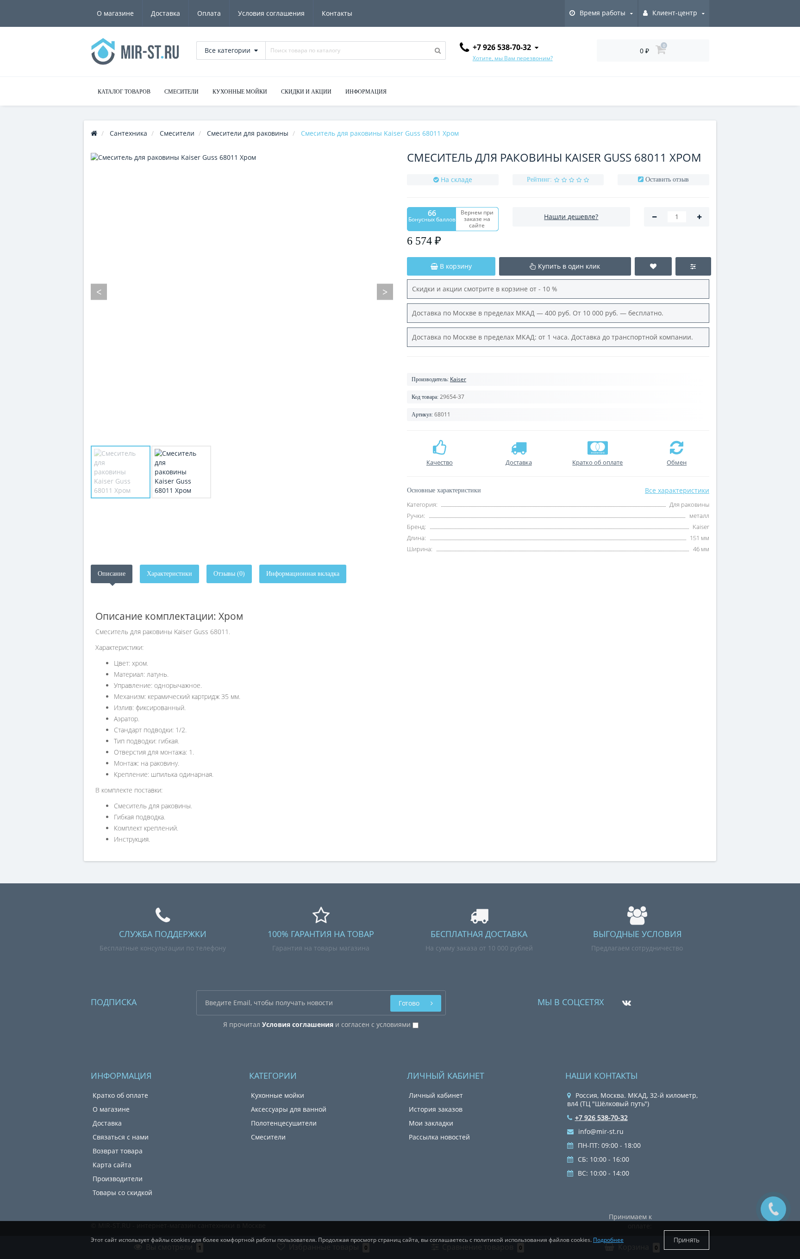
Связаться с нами (121, 1137)
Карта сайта (112, 1164)
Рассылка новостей (439, 1137)
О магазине (115, 13)
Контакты (337, 13)
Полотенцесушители (284, 1123)
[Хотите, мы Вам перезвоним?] (773, 1209)
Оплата (209, 13)
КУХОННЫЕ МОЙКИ (239, 91)
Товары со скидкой (122, 1192)
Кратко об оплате (120, 1095)
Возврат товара (118, 1150)
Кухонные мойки (277, 1095)
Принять (687, 1239)
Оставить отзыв (667, 179)
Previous (99, 291)
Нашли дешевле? (571, 216)
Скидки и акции (306, 91)
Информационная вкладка (302, 573)
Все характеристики (677, 490)
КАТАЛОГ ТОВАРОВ (124, 91)
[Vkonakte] (624, 999)
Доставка (165, 13)
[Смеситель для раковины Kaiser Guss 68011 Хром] (120, 472)
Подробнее (608, 1240)
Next (385, 291)
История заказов (435, 1109)
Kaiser (458, 379)
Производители (118, 1178)
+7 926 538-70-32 (601, 1117)
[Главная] (94, 133)
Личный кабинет (436, 1095)
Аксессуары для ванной (288, 1109)
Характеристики (169, 573)
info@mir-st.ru (600, 1131)
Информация (366, 91)
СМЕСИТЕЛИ (181, 91)
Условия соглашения (271, 13)
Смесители (268, 1137)
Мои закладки (431, 1123)
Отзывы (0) (229, 573)
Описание (111, 573)
